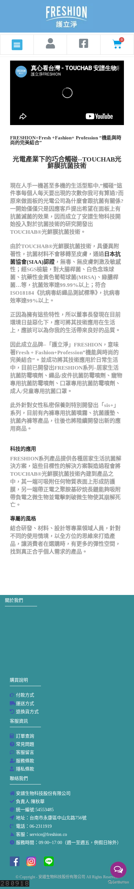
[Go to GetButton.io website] (118, 882)
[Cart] (117, 44)
